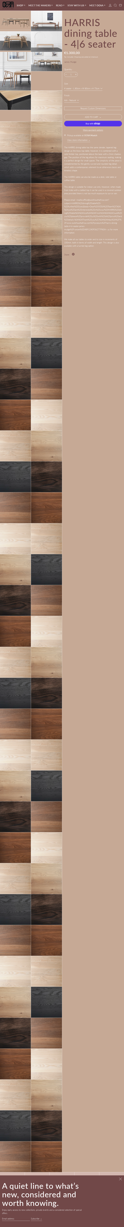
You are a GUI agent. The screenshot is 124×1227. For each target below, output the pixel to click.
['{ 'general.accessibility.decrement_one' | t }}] (66, 74)
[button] (115, 5)
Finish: (67, 95)
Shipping (77, 57)
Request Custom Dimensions (93, 108)
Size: (66, 83)
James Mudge (70, 62)
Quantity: (68, 69)
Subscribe (35, 1218)
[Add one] (76, 74)
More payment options (93, 130)
